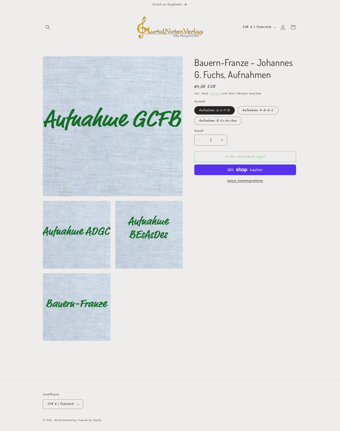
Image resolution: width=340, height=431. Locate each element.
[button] (48, 27)
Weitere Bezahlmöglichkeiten (245, 181)
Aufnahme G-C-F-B (214, 110)
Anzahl (198, 131)
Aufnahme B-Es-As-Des (218, 120)
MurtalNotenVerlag (65, 420)
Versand (215, 93)
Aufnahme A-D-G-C (258, 110)
